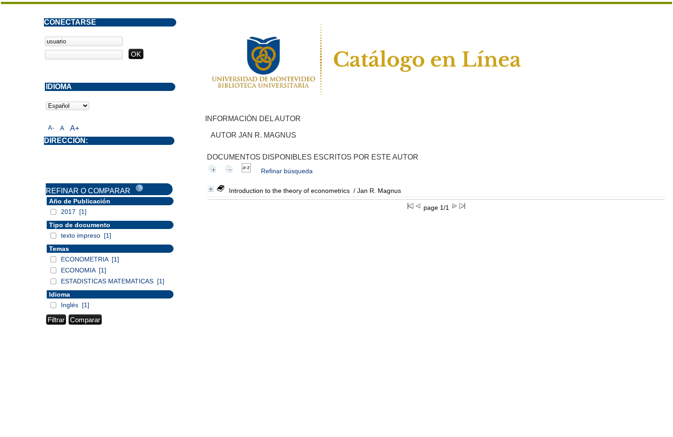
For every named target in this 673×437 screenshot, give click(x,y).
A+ (74, 128)
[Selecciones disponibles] (246, 171)
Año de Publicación (79, 201)
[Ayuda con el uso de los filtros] (139, 188)
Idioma (59, 294)
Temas (59, 248)
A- (51, 127)
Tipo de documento (79, 225)
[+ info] (211, 189)
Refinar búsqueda (287, 171)
